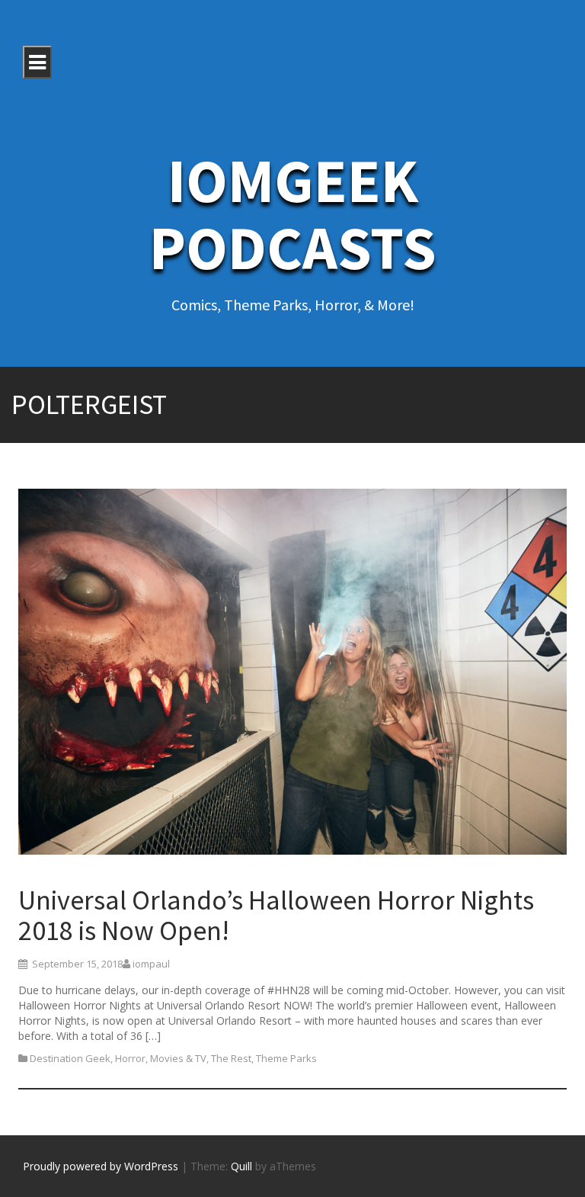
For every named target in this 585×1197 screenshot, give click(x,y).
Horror (130, 1058)
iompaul (151, 964)
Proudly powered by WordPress (100, 1166)
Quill (241, 1166)
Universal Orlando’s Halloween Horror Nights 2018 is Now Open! (276, 915)
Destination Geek (70, 1058)
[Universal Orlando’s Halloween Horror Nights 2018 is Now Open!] (292, 674)
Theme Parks (286, 1058)
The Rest (231, 1058)
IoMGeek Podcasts (292, 214)
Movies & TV (178, 1058)
